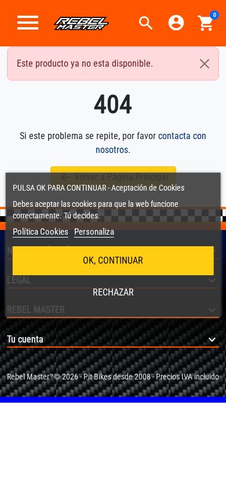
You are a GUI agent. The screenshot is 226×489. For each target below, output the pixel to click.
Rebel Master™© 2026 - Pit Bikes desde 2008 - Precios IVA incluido (113, 376)
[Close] (204, 64)
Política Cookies (40, 232)
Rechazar (113, 292)
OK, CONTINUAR (113, 260)
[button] (146, 23)
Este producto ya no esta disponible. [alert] (85, 63)
